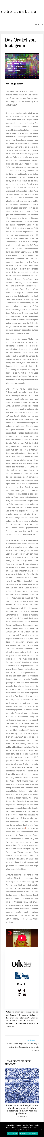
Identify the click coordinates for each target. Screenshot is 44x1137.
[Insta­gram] (19, 995)
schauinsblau (19, 11)
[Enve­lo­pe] (24, 995)
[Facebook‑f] (24, 990)
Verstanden (12, 1133)
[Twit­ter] (19, 990)
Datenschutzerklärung (28, 1133)
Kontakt (22, 984)
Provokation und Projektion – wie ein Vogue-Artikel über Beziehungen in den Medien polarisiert (22, 1109)
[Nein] (41, 1129)
